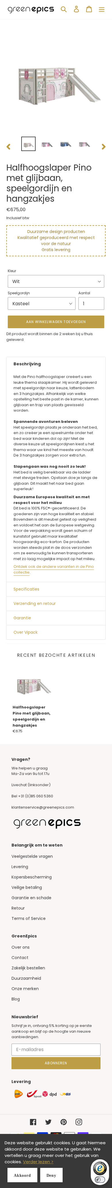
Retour (18, 908)
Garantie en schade (31, 898)
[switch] (100, 1179)
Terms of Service (28, 918)
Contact (19, 957)
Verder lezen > (38, 1162)
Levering (19, 867)
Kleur (12, 270)
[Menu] (101, 9)
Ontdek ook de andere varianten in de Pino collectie (53, 569)
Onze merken (25, 989)
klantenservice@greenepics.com (42, 807)
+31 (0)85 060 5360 (35, 796)
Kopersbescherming (31, 877)
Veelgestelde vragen (32, 856)
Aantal (84, 293)
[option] (28, 143)
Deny (51, 1175)
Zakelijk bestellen (28, 968)
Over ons (20, 947)
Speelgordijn (19, 293)
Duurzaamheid (26, 978)
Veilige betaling (26, 887)
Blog (15, 999)
